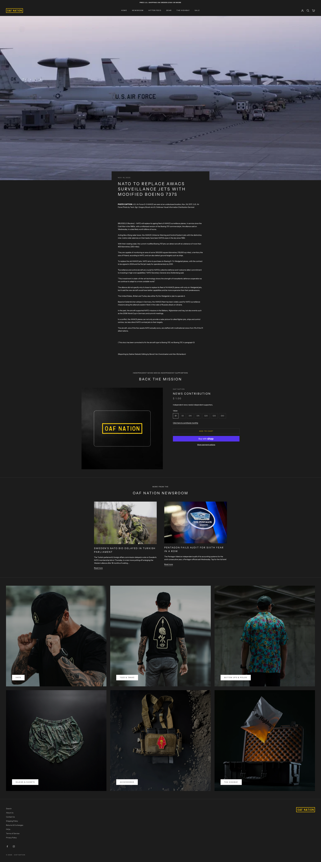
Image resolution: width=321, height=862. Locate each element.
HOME (124, 10)
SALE (197, 10)
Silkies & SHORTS (25, 782)
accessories (127, 782)
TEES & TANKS (127, 677)
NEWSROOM (137, 10)
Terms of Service (12, 833)
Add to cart (206, 431)
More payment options (206, 445)
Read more (98, 568)
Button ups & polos (235, 677)
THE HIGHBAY (183, 10)
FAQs (8, 829)
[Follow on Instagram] (14, 846)
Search (9, 808)
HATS (18, 677)
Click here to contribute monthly (185, 423)
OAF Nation (179, 389)
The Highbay (231, 782)
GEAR (169, 10)
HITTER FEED (154, 10)
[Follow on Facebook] (7, 846)
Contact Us (10, 817)
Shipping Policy (12, 821)
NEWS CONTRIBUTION (192, 393)
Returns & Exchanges (14, 825)
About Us (9, 813)
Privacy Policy (11, 837)
